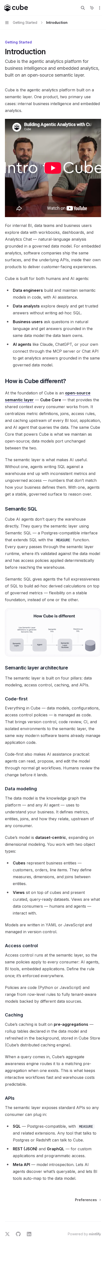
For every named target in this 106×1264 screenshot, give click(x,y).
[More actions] (99, 7)
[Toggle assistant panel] (92, 8)
